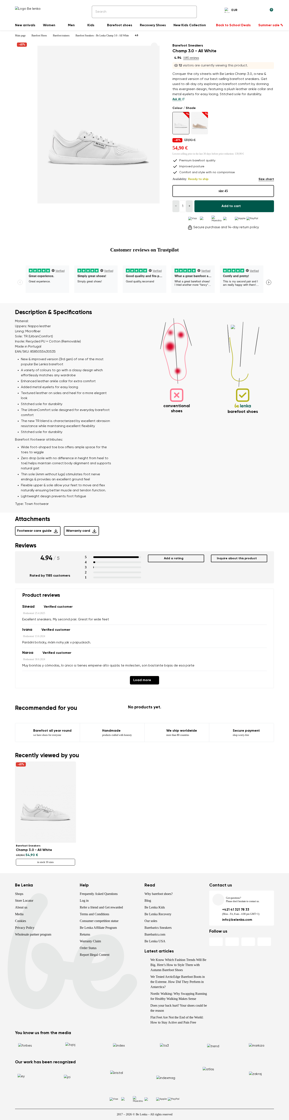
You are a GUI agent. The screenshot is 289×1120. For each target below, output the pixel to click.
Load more (142, 680)
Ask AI (177, 99)
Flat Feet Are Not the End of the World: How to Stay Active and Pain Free (176, 1020)
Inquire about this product (237, 558)
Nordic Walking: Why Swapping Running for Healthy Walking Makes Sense (178, 996)
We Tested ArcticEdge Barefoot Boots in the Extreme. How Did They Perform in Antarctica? (177, 982)
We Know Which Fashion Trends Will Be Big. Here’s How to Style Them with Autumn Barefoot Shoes (178, 965)
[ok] (190, 11)
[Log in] (259, 10)
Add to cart (231, 206)
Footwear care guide (34, 531)
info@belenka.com (237, 920)
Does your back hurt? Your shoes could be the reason (178, 1008)
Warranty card (78, 531)
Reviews (25, 546)
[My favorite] (249, 10)
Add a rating (173, 558)
